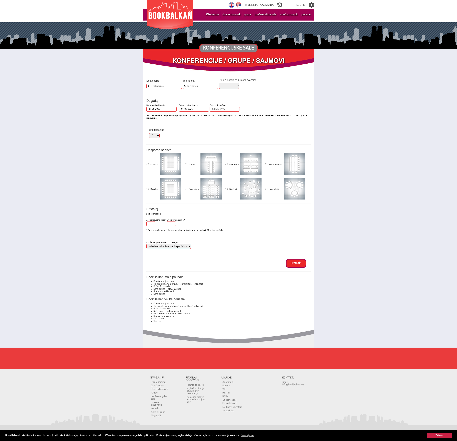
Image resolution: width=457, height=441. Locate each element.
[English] (231, 5)
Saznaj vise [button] (247, 435)
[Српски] (238, 5)
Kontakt (155, 408)
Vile (224, 389)
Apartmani (227, 382)
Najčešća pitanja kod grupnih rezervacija (195, 391)
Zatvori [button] (439, 435)
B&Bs (225, 396)
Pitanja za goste (195, 385)
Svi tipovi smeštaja (232, 407)
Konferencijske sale (159, 397)
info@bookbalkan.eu (293, 384)
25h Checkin (157, 385)
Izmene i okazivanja (156, 403)
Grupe (154, 393)
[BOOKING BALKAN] (170, 14)
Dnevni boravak (159, 389)
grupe (247, 14)
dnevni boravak (231, 14)
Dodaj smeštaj (158, 382)
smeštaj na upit (289, 14)
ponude (306, 14)
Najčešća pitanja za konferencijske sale (196, 399)
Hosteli (226, 393)
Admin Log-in (158, 412)
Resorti (226, 385)
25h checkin (212, 14)
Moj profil (156, 415)
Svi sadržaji (228, 410)
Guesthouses (229, 400)
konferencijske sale (265, 14)
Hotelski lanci (229, 403)
